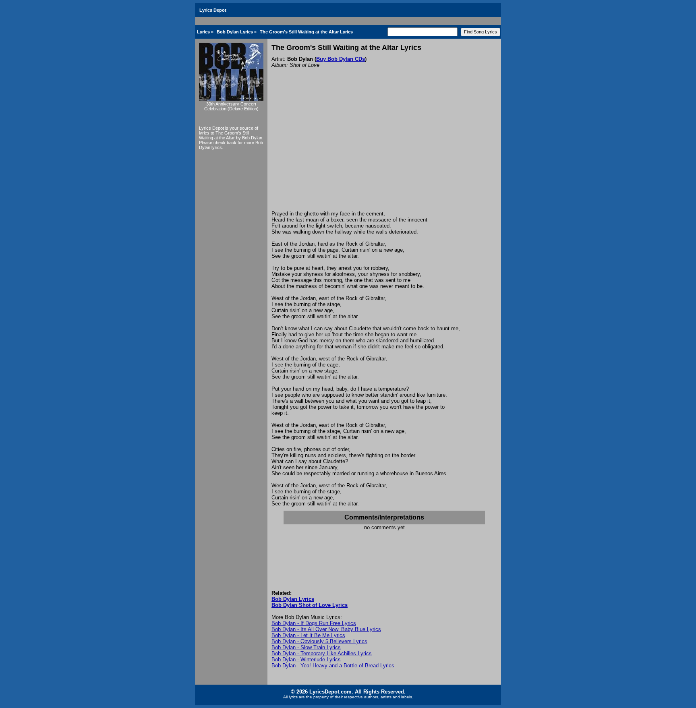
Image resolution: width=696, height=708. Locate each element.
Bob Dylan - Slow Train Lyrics (306, 647)
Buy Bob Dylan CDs (340, 59)
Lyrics (203, 31)
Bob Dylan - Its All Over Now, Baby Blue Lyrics (326, 629)
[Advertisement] (384, 150)
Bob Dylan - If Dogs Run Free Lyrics (313, 623)
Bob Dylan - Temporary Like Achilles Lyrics (321, 653)
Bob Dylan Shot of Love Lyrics (309, 605)
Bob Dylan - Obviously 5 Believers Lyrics (319, 641)
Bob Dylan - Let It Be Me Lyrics (308, 635)
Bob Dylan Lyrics (235, 31)
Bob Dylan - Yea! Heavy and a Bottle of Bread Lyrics (332, 665)
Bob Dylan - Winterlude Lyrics (306, 659)
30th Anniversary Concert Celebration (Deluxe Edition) (231, 106)
